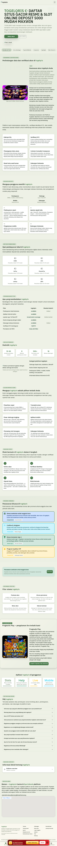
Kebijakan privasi (26, 832)
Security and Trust (7, 50)
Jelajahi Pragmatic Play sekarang (39, 663)
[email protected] (49, 828)
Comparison (36, 50)
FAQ (35, 833)
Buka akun (11, 36)
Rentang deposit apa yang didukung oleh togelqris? (17, 712)
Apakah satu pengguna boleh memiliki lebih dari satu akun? (20, 731)
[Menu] (54, 2)
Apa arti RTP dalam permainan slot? (13, 716)
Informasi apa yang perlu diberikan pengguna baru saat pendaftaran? (23, 708)
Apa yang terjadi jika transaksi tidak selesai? (16, 734)
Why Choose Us (51, 50)
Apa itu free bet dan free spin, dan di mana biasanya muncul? (20, 742)
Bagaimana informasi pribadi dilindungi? (14, 745)
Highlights (43, 50)
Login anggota (22, 35)
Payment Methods (27, 50)
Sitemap (36, 835)
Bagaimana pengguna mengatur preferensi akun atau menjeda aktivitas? (23, 723)
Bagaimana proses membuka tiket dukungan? (16, 749)
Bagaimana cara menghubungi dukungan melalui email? (19, 727)
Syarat (24, 830)
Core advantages (17, 50)
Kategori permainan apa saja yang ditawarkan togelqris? (19, 738)
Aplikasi (35, 832)
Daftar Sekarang (32, 842)
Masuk (42, 842)
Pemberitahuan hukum (27, 833)
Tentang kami (26, 828)
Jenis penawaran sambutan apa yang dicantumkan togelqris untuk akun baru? (25, 719)
